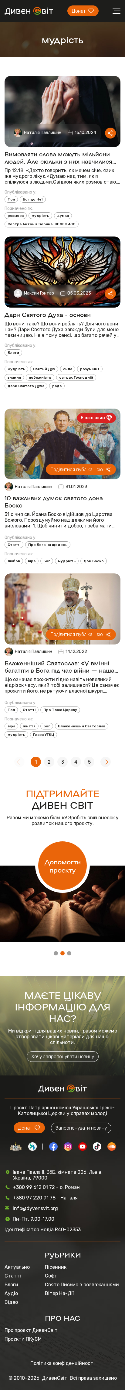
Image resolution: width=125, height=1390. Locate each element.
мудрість (40, 216)
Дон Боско (93, 561)
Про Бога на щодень (47, 545)
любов (14, 561)
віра (31, 561)
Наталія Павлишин (42, 132)
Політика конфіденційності (62, 1363)
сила (67, 369)
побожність (40, 377)
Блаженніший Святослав (81, 726)
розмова (16, 216)
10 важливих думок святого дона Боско (54, 501)
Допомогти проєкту (63, 865)
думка (63, 216)
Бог (46, 561)
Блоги (13, 353)
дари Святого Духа (26, 386)
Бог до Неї (33, 199)
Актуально (17, 1267)
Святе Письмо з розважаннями (82, 1284)
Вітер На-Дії (59, 1293)
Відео (11, 1302)
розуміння (90, 369)
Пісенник (55, 1267)
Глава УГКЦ (43, 735)
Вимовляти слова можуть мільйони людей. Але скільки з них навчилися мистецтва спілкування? (58, 157)
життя (29, 726)
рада (57, 386)
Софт (51, 1276)
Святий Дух (44, 369)
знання (14, 377)
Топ (11, 199)
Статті (14, 545)
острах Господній (76, 377)
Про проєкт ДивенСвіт (31, 1330)
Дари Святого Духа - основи (48, 314)
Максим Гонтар (39, 293)
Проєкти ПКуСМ (23, 1339)
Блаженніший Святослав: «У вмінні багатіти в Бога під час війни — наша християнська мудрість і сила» (59, 666)
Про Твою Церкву (60, 710)
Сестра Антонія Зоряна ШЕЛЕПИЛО (42, 224)
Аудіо (11, 1293)
